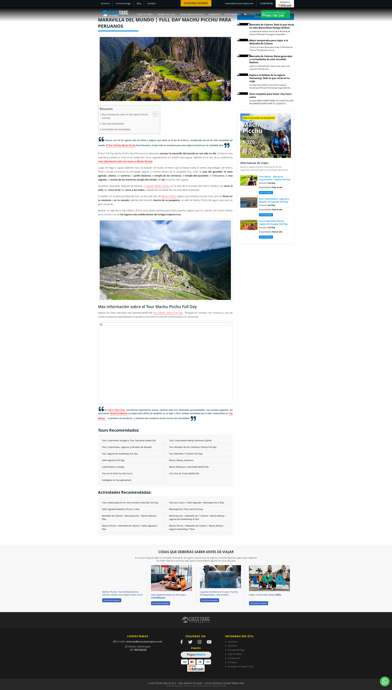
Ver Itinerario (266, 193)
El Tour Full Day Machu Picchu (120, 145)
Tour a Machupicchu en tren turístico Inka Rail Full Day (130, 502)
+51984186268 (266, 3)
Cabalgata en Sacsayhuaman (116, 480)
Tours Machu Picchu (191, 14)
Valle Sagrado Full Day (113, 460)
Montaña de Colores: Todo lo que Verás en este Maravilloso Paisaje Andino (271, 26)
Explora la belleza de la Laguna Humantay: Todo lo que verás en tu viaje (269, 78)
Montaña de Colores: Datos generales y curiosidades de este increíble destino (270, 59)
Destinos (232, 645)
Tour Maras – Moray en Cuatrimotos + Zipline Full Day (274, 178)
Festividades (232, 14)
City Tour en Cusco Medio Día (184, 473)
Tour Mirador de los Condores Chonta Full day (192, 447)
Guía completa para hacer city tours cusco (270, 95)
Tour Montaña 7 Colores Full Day (185, 453)
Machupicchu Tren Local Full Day (186, 509)
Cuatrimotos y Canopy (113, 466)
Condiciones (234, 658)
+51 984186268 (137, 650)
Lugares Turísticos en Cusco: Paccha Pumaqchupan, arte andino (219, 593)
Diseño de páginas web (174, 686)
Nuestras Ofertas (196, 3)
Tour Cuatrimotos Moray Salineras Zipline (190, 440)
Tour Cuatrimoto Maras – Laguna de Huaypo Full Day (273, 222)
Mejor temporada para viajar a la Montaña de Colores (268, 42)
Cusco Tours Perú (116, 409)
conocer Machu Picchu (157, 185)
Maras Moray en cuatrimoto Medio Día (189, 466)
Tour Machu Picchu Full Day (168, 312)
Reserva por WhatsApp (275, 14)
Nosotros (105, 3)
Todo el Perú (145, 14)
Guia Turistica (235, 654)
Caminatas (214, 14)
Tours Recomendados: (113, 123)
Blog (139, 3)
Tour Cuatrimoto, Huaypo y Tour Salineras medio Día (129, 440)
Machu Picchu (169, 196)
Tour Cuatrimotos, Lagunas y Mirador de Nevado (127, 447)
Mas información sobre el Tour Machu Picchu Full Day (125, 116)
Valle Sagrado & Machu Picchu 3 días (121, 509)
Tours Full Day (166, 14)
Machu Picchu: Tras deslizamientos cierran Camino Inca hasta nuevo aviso (122, 593)
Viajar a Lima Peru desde (265, 594)
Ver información (280, 154)
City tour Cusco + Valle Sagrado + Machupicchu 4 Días (196, 502)
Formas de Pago (123, 3)
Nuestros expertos (119, 413)
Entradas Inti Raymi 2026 (241, 666)
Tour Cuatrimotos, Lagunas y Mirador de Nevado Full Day (274, 200)
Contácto (151, 3)
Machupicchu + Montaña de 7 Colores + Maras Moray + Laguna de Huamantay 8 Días (197, 517)
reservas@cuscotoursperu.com (239, 3)
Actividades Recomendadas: (116, 129)
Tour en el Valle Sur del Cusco (117, 473)
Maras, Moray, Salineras (181, 460)
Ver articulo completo (112, 600)
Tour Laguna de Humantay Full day (120, 453)
